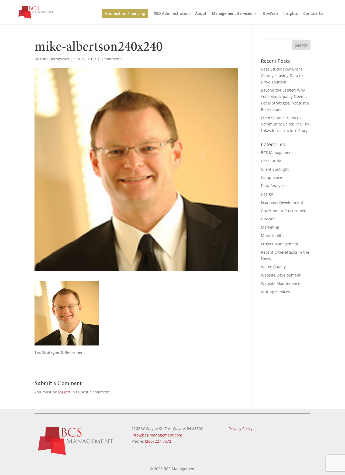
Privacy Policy (241, 428)
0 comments (112, 58)
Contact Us (313, 14)
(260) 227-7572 (158, 441)
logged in (66, 391)
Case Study (271, 160)
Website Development (281, 275)
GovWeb (270, 14)
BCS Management (277, 152)
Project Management (279, 243)
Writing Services (275, 291)
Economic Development (282, 202)
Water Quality (273, 266)
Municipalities (274, 235)
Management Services (232, 14)
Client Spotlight (275, 169)
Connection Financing (125, 13)
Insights (290, 14)
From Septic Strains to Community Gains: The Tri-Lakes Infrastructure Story (285, 124)
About (200, 14)
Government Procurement (284, 210)
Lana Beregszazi (54, 58)
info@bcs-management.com (157, 435)
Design (267, 194)
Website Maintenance (280, 283)
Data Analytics (274, 185)
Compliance (271, 177)
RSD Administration (172, 14)
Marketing (270, 227)
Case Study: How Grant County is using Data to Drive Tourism (282, 76)
